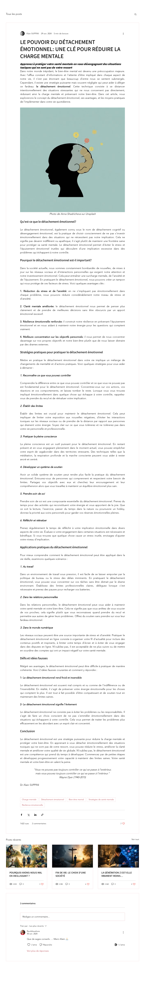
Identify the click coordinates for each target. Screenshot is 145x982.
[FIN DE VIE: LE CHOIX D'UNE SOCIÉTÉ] (72, 856)
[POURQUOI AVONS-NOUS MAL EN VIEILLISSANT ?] (26, 856)
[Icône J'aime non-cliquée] (29, 944)
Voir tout (135, 839)
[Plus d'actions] (123, 33)
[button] (135, 14)
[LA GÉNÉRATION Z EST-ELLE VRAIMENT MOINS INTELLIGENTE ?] (118, 856)
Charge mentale (29, 799)
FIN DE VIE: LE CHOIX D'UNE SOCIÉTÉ (71, 874)
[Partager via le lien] (42, 814)
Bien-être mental (76, 799)
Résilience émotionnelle (32, 805)
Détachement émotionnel (52, 799)
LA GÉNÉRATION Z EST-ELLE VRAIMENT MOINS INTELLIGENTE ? (116, 874)
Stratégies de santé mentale (101, 799)
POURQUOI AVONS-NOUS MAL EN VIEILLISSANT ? (25, 874)
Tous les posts (14, 14)
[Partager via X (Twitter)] (28, 814)
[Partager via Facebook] (21, 814)
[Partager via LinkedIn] (35, 814)
